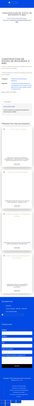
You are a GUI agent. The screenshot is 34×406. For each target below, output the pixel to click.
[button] (4, 4)
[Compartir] (13, 401)
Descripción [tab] (7, 101)
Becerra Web (19, 380)
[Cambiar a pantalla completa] (7, 401)
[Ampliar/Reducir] (2, 401)
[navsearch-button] (28, 3)
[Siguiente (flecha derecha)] (7, 404)
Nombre (4, 330)
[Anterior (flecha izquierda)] (2, 404)
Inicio (8, 18)
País (3, 342)
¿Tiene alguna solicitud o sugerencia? (13, 355)
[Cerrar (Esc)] (18, 401)
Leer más (17, 164)
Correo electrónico (7, 349)
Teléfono (4, 336)
